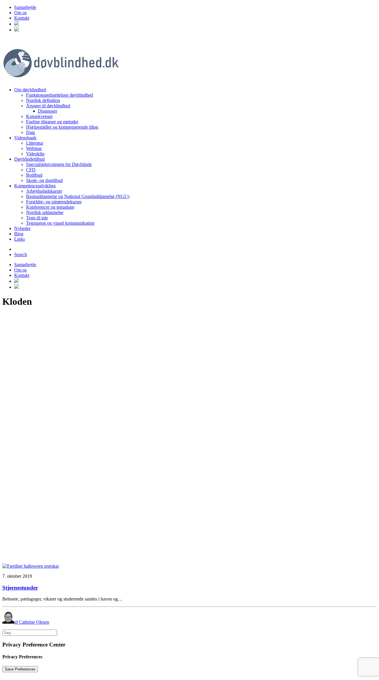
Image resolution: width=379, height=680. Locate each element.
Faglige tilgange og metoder (52, 121)
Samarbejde (25, 7)
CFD (31, 169)
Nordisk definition (43, 100)
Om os (20, 12)
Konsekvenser (39, 116)
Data (30, 132)
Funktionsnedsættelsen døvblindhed (59, 95)
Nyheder (22, 228)
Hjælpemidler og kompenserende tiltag (62, 127)
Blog (18, 233)
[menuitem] (195, 7)
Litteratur (34, 143)
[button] (16, 23)
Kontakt (21, 17)
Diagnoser (47, 111)
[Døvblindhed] (189, 60)
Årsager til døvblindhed (48, 105)
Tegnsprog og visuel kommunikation (60, 223)
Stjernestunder (20, 588)
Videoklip (35, 153)
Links (19, 239)
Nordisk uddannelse (44, 212)
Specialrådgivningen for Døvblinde (59, 164)
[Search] (29, 632)
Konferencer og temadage (50, 207)
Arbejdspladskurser (44, 191)
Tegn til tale (37, 217)
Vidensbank (25, 137)
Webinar (34, 148)
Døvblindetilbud (29, 159)
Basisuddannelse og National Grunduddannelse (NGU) (77, 196)
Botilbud (34, 175)
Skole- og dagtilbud (44, 180)
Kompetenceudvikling (35, 185)
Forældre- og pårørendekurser (54, 201)
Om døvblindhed (30, 89)
